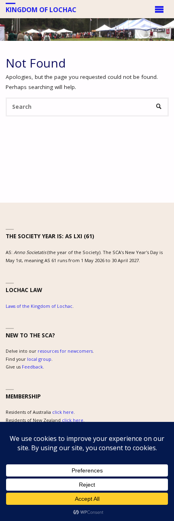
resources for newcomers (65, 351)
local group (39, 359)
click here (63, 412)
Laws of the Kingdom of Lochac (39, 306)
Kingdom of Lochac (41, 9)
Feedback (32, 367)
